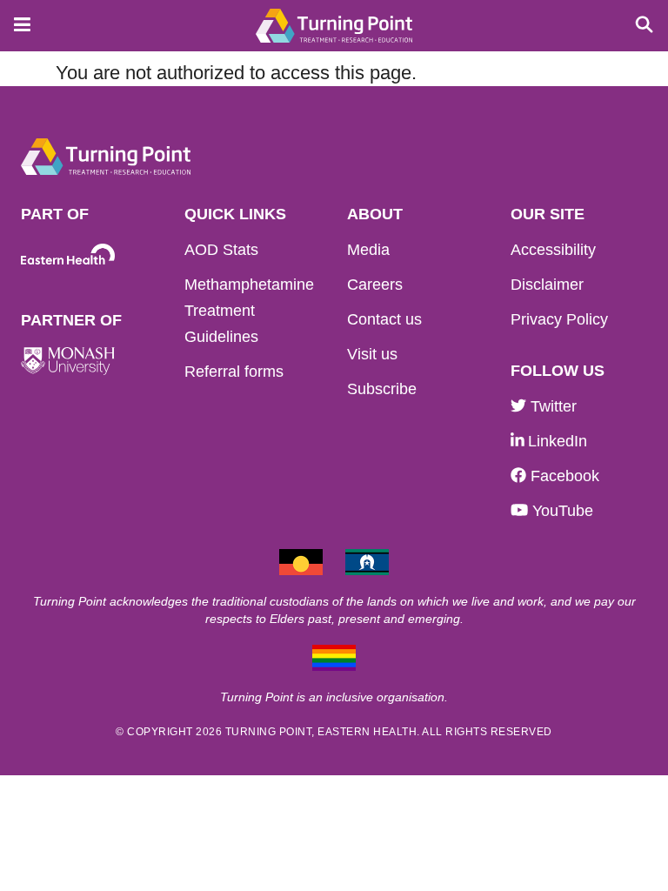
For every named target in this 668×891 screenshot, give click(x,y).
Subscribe (382, 389)
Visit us (372, 354)
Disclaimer (547, 284)
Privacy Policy (559, 319)
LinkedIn (555, 441)
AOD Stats (221, 249)
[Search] (637, 21)
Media (368, 249)
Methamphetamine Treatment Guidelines (249, 310)
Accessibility (553, 249)
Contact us (384, 319)
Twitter (551, 406)
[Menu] (17, 21)
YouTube (560, 510)
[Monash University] (68, 360)
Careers (375, 284)
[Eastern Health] (68, 254)
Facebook (562, 476)
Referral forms (234, 371)
